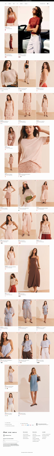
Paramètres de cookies (36, 441)
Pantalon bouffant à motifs (23, 327)
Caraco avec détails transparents (6, 360)
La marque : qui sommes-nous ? (46, 434)
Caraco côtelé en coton (4, 240)
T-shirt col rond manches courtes (24, 174)
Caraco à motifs (39, 240)
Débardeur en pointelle (4, 121)
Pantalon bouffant (8, 54)
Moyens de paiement (26, 438)
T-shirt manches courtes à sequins (42, 208)
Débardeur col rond (8, 413)
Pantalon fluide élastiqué (22, 88)
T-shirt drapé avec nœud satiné (23, 360)
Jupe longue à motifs (21, 121)
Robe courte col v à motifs (40, 327)
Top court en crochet (40, 88)
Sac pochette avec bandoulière (23, 208)
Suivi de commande (25, 434)
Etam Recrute (44, 438)
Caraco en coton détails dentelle (10, 266)
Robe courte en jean (21, 413)
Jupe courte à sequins (3, 208)
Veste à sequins (7, 147)
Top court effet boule (40, 360)
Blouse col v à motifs (3, 327)
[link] (6, 2)
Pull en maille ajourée (22, 54)
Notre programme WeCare (45, 435)
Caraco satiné (7, 27)
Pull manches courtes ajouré (5, 88)
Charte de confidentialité (36, 438)
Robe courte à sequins (8, 174)
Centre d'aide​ (34, 434)
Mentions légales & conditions (36, 435)
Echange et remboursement (26, 435)
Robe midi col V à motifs (40, 121)
